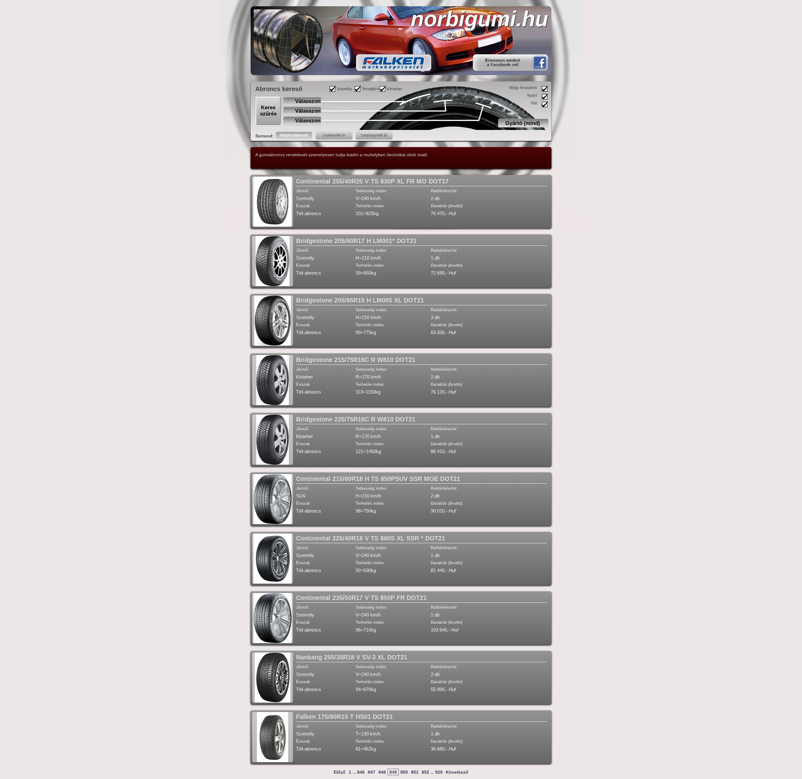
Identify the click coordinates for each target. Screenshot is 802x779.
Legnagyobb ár (374, 135)
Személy (344, 89)
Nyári (532, 95)
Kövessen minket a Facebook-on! (502, 62)
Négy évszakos (523, 87)
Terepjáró (370, 89)
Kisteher (394, 89)
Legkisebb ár (334, 135)
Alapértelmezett (294, 135)
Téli (534, 103)
